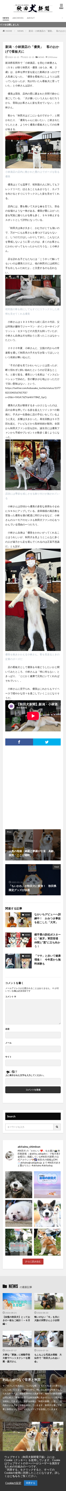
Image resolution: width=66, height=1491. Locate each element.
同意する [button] (30, 1482)
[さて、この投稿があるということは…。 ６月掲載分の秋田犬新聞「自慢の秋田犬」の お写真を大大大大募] (18, 1242)
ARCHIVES (17, 18)
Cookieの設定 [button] (13, 1482)
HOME (9, 31)
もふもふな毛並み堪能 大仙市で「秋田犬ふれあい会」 (48, 1358)
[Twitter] (47, 742)
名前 (7, 1029)
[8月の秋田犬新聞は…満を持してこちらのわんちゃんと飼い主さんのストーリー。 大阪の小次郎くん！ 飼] (18, 1184)
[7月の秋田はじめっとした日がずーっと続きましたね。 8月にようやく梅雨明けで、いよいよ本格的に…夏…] (47, 1184)
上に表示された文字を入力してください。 (25, 1075)
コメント (10, 997)
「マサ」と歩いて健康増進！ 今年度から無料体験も (47, 959)
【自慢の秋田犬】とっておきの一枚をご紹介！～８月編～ (16, 1320)
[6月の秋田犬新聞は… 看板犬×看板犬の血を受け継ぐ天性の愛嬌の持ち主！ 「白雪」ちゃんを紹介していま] (47, 1213)
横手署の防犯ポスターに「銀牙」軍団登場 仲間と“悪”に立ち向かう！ (47, 940)
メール (8, 1043)
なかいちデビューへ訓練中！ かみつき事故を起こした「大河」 (47, 918)
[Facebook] (19, 742)
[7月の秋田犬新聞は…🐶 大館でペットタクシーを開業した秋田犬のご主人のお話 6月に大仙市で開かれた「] (18, 1213)
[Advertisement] (33, 786)
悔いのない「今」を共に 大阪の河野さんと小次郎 (48, 1318)
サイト (8, 1057)
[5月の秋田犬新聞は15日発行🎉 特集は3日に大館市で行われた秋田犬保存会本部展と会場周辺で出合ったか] (47, 1242)
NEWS (6, 18)
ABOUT (31, 18)
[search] (57, 1127)
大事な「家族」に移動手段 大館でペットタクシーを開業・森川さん (17, 1358)
